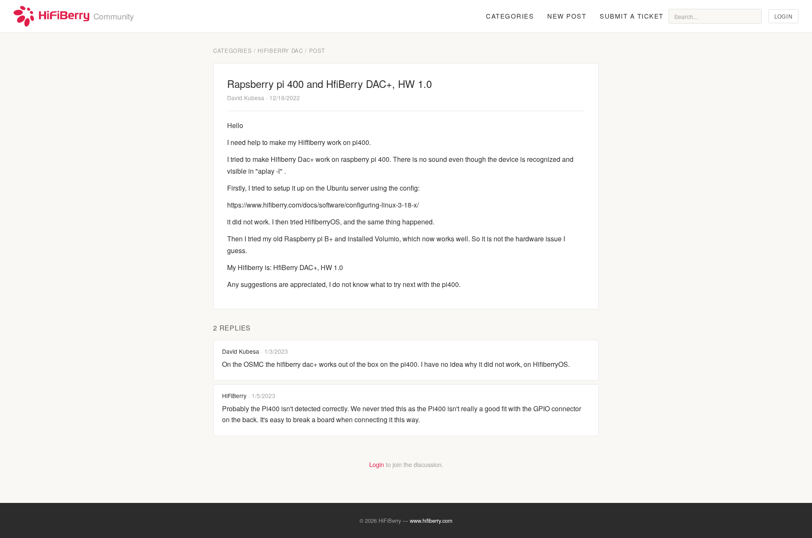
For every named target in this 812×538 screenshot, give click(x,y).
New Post (566, 15)
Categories (510, 15)
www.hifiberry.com (431, 520)
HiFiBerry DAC (280, 50)
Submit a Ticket (632, 15)
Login (783, 16)
